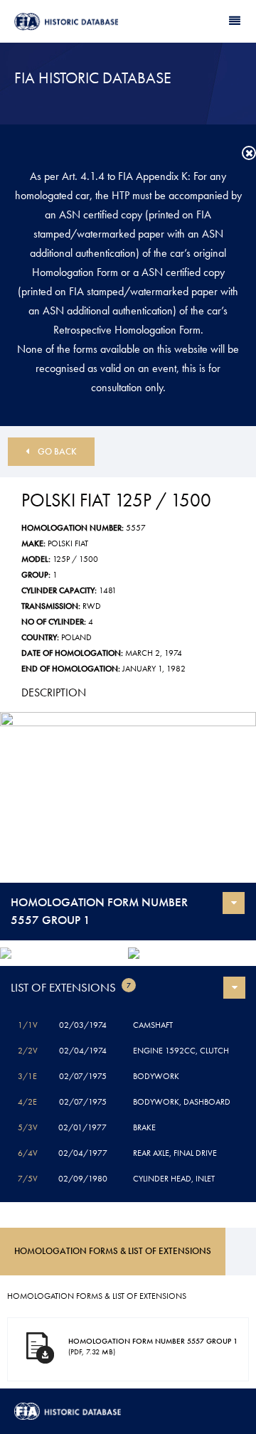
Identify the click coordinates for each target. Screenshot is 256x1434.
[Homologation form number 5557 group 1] (128, 797)
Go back (57, 451)
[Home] (71, 22)
